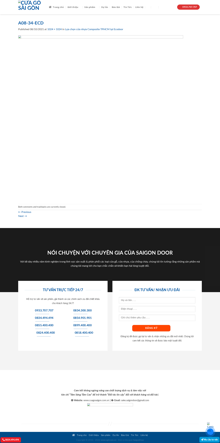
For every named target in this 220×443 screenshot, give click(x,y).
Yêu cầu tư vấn (210, 439)
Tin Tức (128, 7)
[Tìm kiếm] (148, 7)
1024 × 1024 (54, 29)
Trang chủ (58, 7)
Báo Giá (116, 7)
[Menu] (155, 7)
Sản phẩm (89, 7)
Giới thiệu (72, 7)
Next (22, 216)
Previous (24, 212)
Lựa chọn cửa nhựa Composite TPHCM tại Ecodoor (94, 29)
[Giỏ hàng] (162, 7)
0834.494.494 (12, 440)
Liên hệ (139, 7)
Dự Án (104, 7)
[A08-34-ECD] (100, 117)
